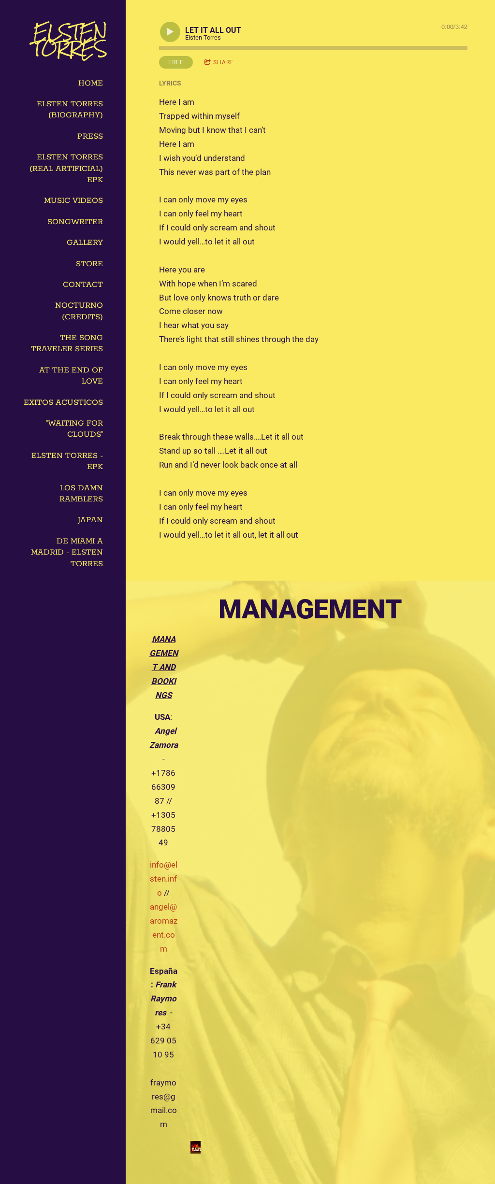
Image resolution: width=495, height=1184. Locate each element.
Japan (90, 520)
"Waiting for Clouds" (74, 429)
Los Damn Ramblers (81, 493)
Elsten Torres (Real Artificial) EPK (66, 168)
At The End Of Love (71, 375)
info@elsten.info (163, 879)
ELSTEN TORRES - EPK (67, 461)
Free (176, 62)
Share (223, 62)
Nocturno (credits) (79, 311)
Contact (83, 285)
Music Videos (73, 201)
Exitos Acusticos (63, 403)
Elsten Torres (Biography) (70, 109)
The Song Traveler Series (67, 343)
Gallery (85, 243)
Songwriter (75, 222)
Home (90, 83)
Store (89, 264)
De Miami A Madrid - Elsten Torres (67, 552)
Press (90, 136)
